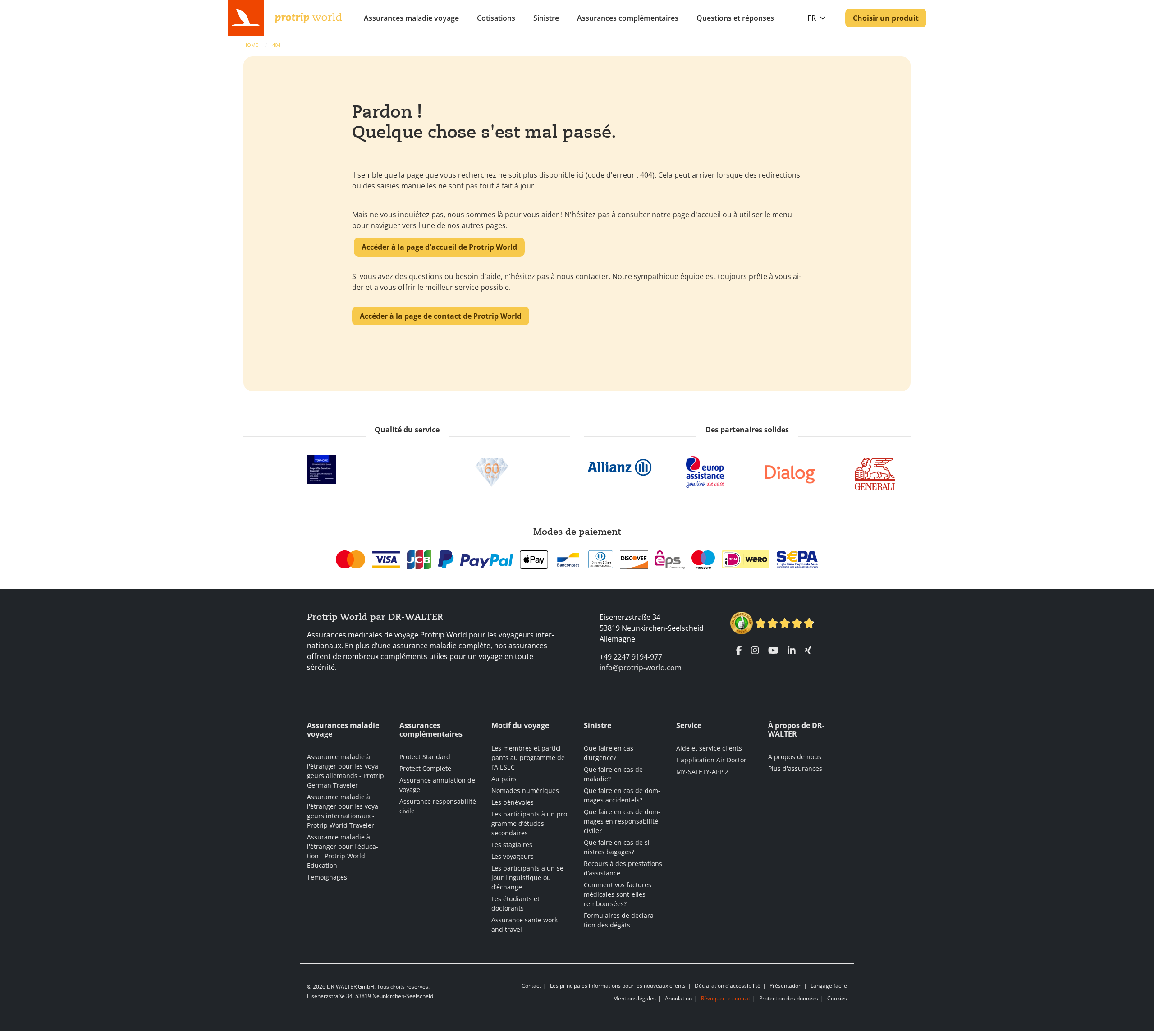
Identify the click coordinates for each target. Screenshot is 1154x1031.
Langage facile (829, 986)
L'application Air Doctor (711, 760)
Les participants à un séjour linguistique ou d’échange (528, 877)
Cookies (837, 998)
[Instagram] (755, 650)
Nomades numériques (525, 790)
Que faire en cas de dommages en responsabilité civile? (622, 821)
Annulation (678, 998)
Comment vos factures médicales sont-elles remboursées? (617, 894)
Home (251, 44)
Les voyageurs (512, 856)
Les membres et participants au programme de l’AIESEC (528, 757)
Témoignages (327, 877)
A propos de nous (794, 756)
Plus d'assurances (795, 768)
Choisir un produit (886, 18)
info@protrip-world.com (641, 668)
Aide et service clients (709, 748)
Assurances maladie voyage (411, 18)
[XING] (808, 650)
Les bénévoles (512, 802)
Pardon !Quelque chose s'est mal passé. (484, 121)
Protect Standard (424, 756)
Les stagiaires (511, 844)
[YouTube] (773, 650)
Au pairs (504, 778)
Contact (531, 986)
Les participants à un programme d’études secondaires (530, 823)
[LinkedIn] (792, 650)
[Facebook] (739, 650)
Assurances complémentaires (627, 18)
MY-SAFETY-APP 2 (702, 771)
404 (276, 44)
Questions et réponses (735, 18)
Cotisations (496, 18)
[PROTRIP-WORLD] (308, 17)
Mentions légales (634, 998)
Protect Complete (425, 768)
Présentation (785, 986)
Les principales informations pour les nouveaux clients (618, 986)
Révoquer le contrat (725, 998)
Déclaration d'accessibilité (727, 986)
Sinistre (546, 18)
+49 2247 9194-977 (631, 657)
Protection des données (788, 998)
